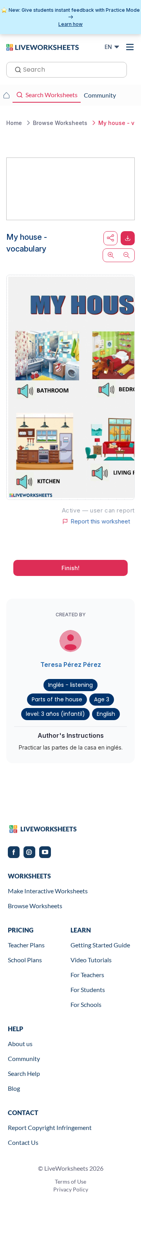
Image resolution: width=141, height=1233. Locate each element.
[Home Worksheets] (6, 95)
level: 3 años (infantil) (55, 714)
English (106, 714)
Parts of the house (57, 699)
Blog (14, 1088)
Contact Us (23, 1142)
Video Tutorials (91, 959)
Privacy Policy (70, 1189)
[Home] (42, 47)
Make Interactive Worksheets (48, 890)
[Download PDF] (128, 238)
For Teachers (87, 974)
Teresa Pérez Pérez (70, 664)
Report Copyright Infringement (50, 1127)
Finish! (70, 568)
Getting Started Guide (100, 945)
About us (20, 1043)
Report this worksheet (100, 521)
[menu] (130, 47)
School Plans (25, 959)
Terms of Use (70, 1181)
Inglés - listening (70, 685)
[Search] (15, 69)
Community (24, 1058)
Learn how (70, 24)
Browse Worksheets (35, 905)
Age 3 (101, 699)
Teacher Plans (26, 945)
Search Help (24, 1073)
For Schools (85, 1004)
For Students (87, 989)
